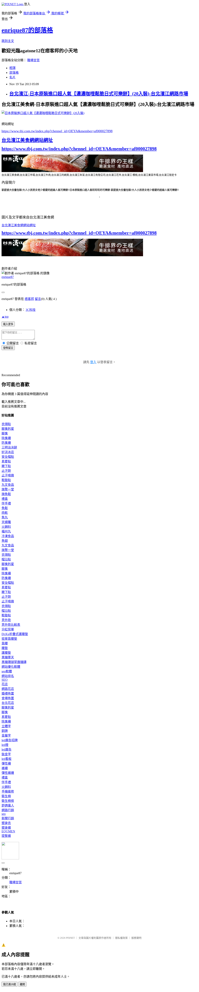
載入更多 (8, 324)
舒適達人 (8, 805)
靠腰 (5, 643)
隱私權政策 (121, 937)
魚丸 (5, 517)
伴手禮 (6, 503)
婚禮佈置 (8, 693)
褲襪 (5, 768)
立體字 (6, 726)
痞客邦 (29, 299)
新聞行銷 (8, 818)
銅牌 (5, 730)
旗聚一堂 (8, 489)
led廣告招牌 (10, 740)
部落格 (14, 72)
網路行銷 (8, 810)
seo (4, 813)
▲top (5, 316)
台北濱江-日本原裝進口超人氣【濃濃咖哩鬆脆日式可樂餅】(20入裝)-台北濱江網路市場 (98, 93)
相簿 (12, 68)
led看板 (6, 758)
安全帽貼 (8, 456)
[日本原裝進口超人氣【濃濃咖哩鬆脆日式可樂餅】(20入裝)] (43, 113)
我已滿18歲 (9, 984)
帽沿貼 (6, 559)
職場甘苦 (33, 60)
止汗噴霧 (8, 475)
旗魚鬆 (6, 494)
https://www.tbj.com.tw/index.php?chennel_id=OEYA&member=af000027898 (57, 131)
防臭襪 (6, 442)
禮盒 (5, 498)
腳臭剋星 (8, 428)
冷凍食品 (8, 536)
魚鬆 (5, 508)
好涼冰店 (8, 452)
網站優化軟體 (11, 666)
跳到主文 (8, 41)
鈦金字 (6, 754)
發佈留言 (8, 347)
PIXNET (70, 937)
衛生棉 (6, 796)
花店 (5, 684)
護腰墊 (6, 652)
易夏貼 (6, 461)
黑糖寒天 (8, 657)
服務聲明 (136, 937)
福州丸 (6, 531)
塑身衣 (6, 823)
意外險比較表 (11, 624)
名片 (12, 77)
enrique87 (8, 277)
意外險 (6, 620)
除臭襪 (6, 438)
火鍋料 (6, 526)
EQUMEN (8, 831)
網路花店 (8, 688)
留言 (38, 299)
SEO (5, 679)
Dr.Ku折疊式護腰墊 (15, 634)
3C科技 (31, 309)
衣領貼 (6, 424)
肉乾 (5, 512)
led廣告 (6, 749)
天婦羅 (6, 522)
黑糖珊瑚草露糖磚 (14, 662)
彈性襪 (6, 763)
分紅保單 (8, 629)
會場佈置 (8, 698)
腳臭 (5, 433)
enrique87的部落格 (27, 30)
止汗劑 (6, 470)
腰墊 (5, 648)
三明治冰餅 (9, 447)
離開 (22, 984)
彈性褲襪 (8, 772)
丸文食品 (8, 484)
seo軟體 (7, 671)
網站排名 (8, 676)
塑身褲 (6, 827)
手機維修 (8, 791)
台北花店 (8, 702)
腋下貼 (6, 466)
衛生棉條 (8, 800)
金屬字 (6, 735)
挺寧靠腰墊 (9, 638)
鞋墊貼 (6, 480)
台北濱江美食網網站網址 (27, 140)
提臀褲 (6, 835)
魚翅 (5, 540)
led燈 (5, 744)
